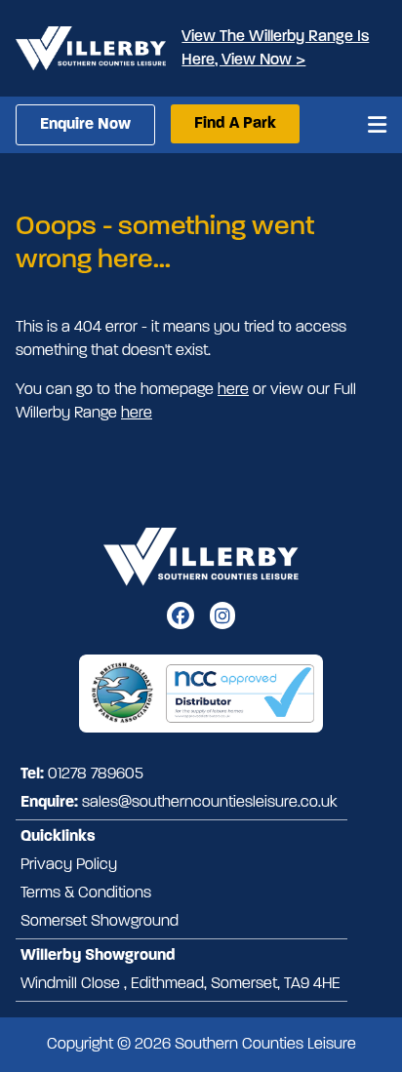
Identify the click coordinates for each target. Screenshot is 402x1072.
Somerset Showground (99, 922)
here (233, 390)
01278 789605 (95, 774)
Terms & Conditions (85, 893)
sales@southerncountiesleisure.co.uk (210, 803)
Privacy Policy (68, 865)
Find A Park (235, 124)
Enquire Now (85, 125)
